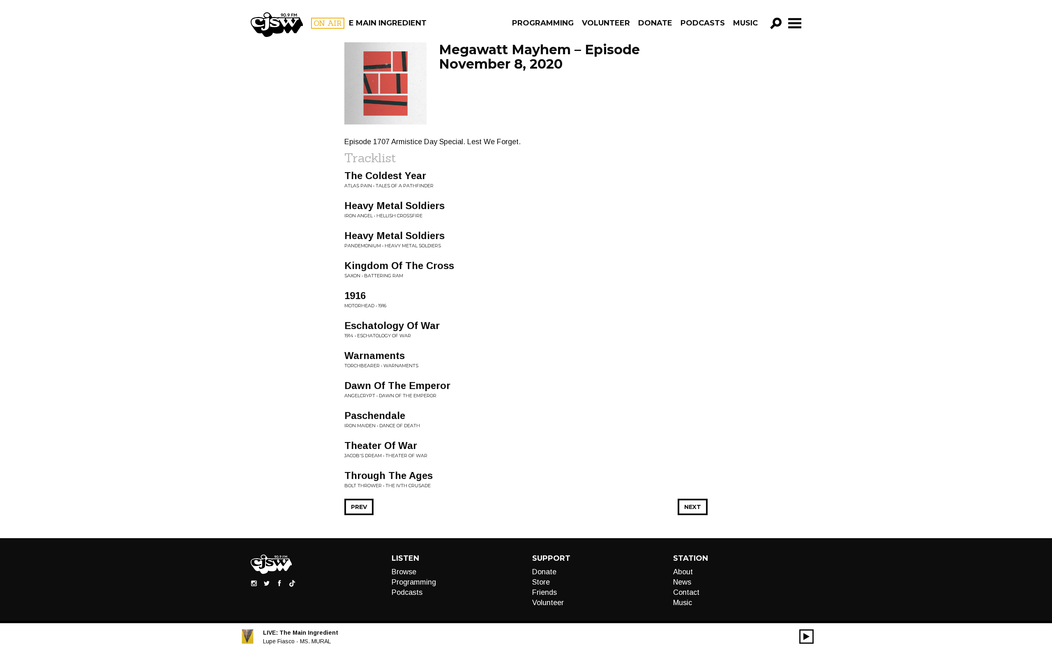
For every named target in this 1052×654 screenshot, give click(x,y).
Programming (543, 23)
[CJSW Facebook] (279, 583)
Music (745, 23)
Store (541, 582)
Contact (686, 592)
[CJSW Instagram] (254, 583)
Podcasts (703, 23)
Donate (655, 23)
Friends (544, 592)
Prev (359, 507)
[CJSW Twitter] (266, 583)
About (683, 572)
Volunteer (606, 23)
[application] (806, 636)
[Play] (806, 636)
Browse (404, 572)
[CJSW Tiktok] (292, 583)
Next (692, 507)
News (682, 582)
